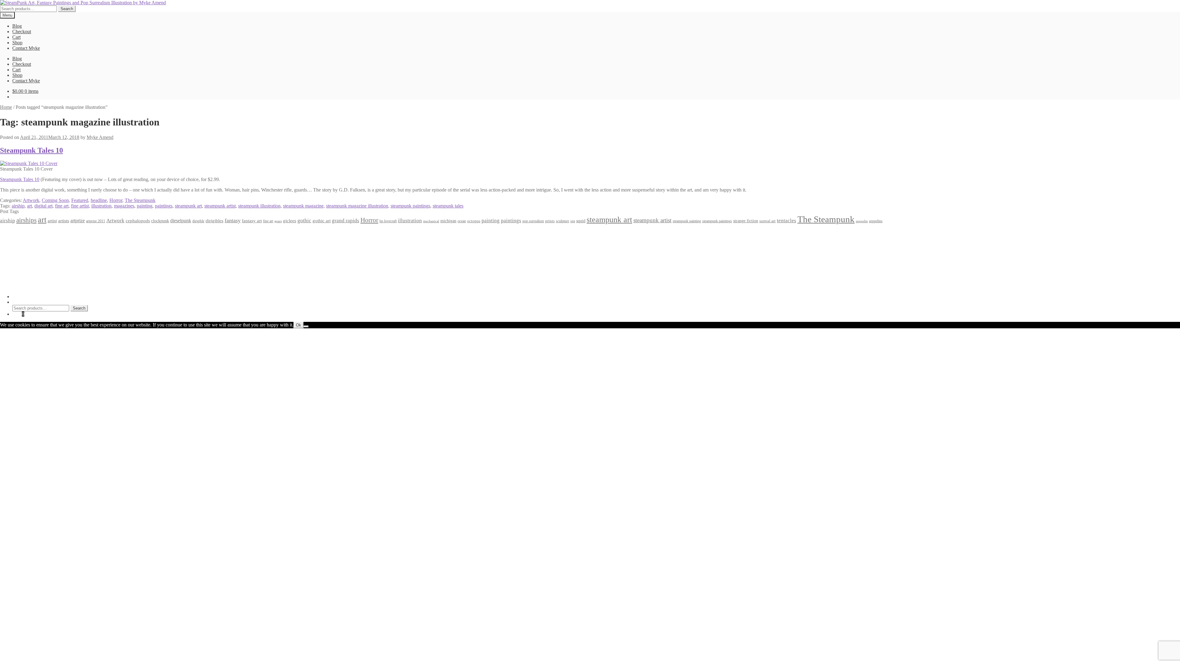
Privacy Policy (26, 232)
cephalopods (138, 220)
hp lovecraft (388, 221)
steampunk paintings (410, 205)
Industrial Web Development (96, 286)
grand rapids (345, 220)
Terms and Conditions (33, 237)
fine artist (80, 205)
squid (580, 220)
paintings (163, 205)
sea (572, 221)
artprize (77, 220)
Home (6, 107)
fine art (62, 205)
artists (63, 220)
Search (67, 8)
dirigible (198, 221)
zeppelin (862, 221)
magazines (124, 205)
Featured (79, 200)
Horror (115, 200)
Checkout (21, 31)
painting (144, 205)
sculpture (562, 221)
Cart (16, 37)
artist (52, 220)
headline (99, 200)
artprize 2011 (95, 221)
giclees (289, 220)
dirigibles (214, 220)
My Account (24, 296)
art (29, 205)
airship (18, 205)
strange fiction (745, 220)
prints (550, 221)
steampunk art (188, 205)
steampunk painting (687, 221)
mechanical (431, 221)
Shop (17, 42)
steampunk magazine (303, 205)
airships (26, 220)
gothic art (322, 220)
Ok (298, 325)
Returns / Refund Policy (35, 243)
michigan (448, 220)
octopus (473, 221)
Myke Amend (100, 137)
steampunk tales (448, 205)
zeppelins (876, 221)
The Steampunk (140, 200)
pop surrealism (533, 221)
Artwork (31, 200)
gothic (304, 220)
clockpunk (160, 220)
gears (278, 221)
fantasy (233, 220)
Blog (17, 26)
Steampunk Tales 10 (31, 150)
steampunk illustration (259, 205)
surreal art (767, 221)
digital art (43, 205)
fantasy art (252, 220)
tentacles (786, 220)
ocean (462, 221)
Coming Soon (55, 200)
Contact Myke (26, 48)
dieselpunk (180, 220)
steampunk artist (220, 205)
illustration (101, 205)
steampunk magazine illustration (357, 205)
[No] (306, 326)
